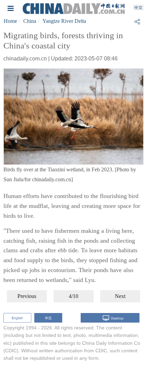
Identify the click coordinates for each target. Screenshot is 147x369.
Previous (26, 296)
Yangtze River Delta (64, 21)
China (29, 21)
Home (10, 21)
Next (120, 296)
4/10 (73, 296)
